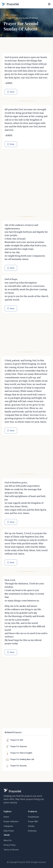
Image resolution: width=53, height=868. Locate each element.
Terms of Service (11, 849)
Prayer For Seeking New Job (22, 759)
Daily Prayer (9, 831)
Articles (31, 826)
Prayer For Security (19, 766)
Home (6, 15)
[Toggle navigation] (49, 4)
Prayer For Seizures (19, 746)
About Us (8, 840)
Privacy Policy (10, 845)
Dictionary (32, 831)
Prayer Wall (33, 821)
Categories (8, 826)
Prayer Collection (11, 821)
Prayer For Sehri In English (21, 753)
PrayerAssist (33, 817)
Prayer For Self (17, 740)
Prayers (14, 15)
